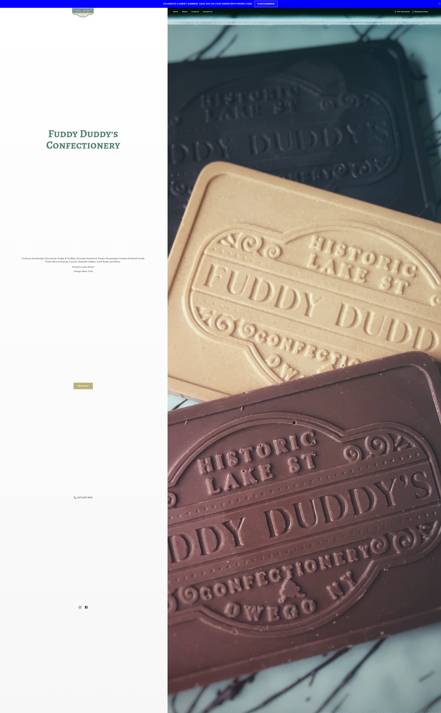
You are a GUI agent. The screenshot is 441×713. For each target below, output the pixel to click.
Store (175, 12)
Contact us (207, 12)
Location (195, 12)
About (184, 12)
